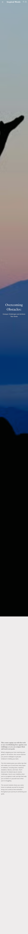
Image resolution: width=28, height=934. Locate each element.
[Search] (23, 1)
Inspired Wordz (13, 2)
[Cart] (26, 2)
